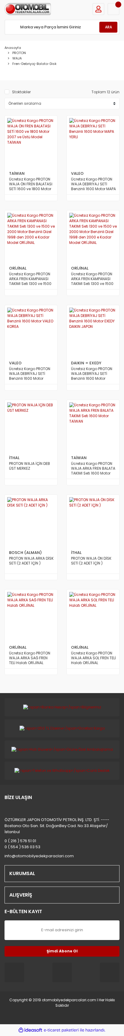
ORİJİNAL (17, 268)
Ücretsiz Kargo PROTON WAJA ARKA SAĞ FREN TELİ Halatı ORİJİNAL (29, 658)
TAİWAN (17, 173)
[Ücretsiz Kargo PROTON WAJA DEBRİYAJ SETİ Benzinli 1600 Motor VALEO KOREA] (31, 331)
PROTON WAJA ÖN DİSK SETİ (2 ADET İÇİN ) (91, 561)
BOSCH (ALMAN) (25, 552)
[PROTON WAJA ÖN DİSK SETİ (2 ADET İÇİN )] (93, 521)
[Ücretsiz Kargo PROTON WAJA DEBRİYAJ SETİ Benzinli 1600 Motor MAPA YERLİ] (93, 142)
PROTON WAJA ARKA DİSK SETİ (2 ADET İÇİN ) (31, 561)
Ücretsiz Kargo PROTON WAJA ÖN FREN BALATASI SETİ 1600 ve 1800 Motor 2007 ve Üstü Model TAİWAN (30, 184)
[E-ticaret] (61, 1030)
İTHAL (14, 458)
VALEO (77, 173)
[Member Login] (98, 9)
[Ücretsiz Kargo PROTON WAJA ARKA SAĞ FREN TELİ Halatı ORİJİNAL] (31, 616)
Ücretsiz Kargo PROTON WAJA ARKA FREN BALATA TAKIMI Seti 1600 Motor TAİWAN (93, 468)
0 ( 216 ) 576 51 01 (20, 841)
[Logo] (28, 9)
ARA (108, 27)
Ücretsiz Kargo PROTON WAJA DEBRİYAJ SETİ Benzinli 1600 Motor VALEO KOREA (29, 373)
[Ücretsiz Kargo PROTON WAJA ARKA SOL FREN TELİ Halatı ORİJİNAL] (93, 616)
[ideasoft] (30, 1030)
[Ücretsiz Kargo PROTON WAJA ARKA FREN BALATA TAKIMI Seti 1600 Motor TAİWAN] (93, 426)
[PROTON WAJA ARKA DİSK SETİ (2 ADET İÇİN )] (31, 521)
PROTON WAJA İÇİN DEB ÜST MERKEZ (29, 466)
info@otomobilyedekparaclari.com (39, 856)
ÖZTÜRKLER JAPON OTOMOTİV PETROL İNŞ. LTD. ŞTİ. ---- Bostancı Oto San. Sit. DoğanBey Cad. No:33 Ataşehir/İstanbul (57, 826)
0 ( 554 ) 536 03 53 (22, 847)
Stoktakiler (21, 91)
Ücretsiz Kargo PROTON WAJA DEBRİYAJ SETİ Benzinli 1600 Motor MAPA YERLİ (93, 184)
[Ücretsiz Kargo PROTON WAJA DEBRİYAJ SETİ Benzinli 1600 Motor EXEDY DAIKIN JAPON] (93, 331)
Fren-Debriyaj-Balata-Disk (34, 63)
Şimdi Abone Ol (62, 951)
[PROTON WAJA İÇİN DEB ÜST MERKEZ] (31, 426)
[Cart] (113, 9)
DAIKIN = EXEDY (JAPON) (86, 363)
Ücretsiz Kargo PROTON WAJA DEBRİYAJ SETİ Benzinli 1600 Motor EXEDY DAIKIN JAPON (91, 373)
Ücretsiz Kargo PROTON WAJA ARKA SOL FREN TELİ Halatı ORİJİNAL (93, 658)
